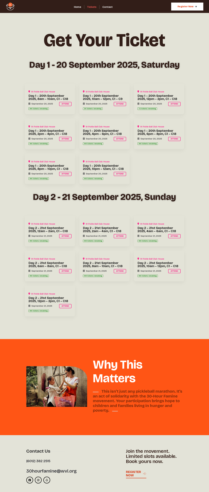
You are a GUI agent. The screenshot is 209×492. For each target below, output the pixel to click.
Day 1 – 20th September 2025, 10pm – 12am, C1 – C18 (103, 167)
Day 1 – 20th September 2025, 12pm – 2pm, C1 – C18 (157, 97)
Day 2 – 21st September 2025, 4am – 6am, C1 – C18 (156, 229)
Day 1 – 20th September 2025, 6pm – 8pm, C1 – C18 (156, 132)
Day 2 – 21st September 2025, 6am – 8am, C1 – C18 (47, 264)
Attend (65, 104)
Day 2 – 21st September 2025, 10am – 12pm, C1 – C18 (157, 264)
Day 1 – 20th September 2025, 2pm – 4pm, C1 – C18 (47, 132)
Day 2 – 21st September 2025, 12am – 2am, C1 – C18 (48, 229)
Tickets (91, 7)
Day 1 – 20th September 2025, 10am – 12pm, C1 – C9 (103, 97)
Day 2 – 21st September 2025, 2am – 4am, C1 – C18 (102, 229)
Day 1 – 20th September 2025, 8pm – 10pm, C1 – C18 (48, 167)
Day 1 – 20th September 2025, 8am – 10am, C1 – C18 (48, 97)
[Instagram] (38, 480)
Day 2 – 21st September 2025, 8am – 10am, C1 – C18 (103, 264)
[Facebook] (29, 480)
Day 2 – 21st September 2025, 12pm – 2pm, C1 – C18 (48, 299)
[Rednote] (46, 480)
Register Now (186, 6)
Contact (107, 7)
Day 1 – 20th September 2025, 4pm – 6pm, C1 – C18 (102, 132)
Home (77, 7)
